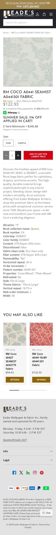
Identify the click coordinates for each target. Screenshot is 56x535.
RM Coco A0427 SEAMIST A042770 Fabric (11, 361)
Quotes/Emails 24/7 (15, 440)
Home (6, 33)
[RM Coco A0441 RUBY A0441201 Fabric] (41, 334)
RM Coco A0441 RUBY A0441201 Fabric (39, 359)
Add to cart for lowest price (38, 155)
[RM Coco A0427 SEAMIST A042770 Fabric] (14, 334)
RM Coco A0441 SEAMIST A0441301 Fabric (31, 33)
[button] (44, 14)
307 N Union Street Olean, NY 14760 (25, 2)
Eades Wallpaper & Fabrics (26, 524)
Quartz (35, 228)
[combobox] (28, 22)
